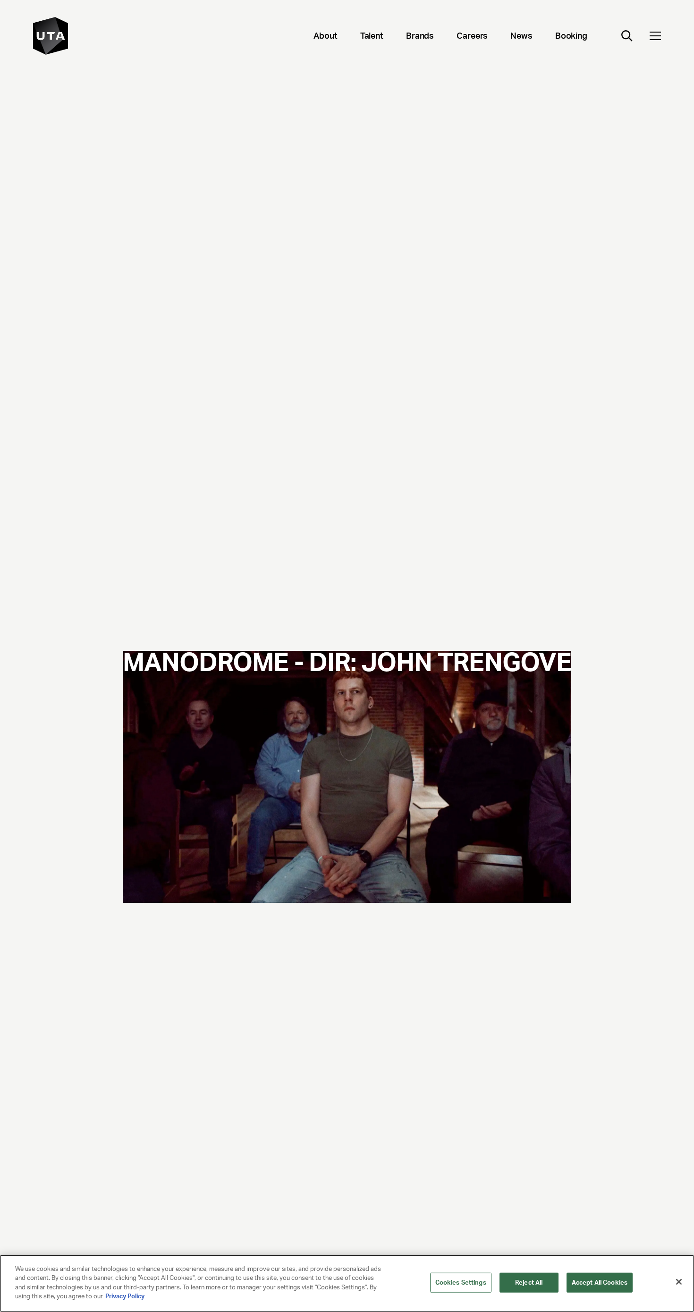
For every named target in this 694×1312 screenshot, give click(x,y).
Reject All (528, 1282)
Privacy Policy (124, 1296)
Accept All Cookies (599, 1282)
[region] (347, 1283)
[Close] (679, 1281)
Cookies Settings (460, 1282)
